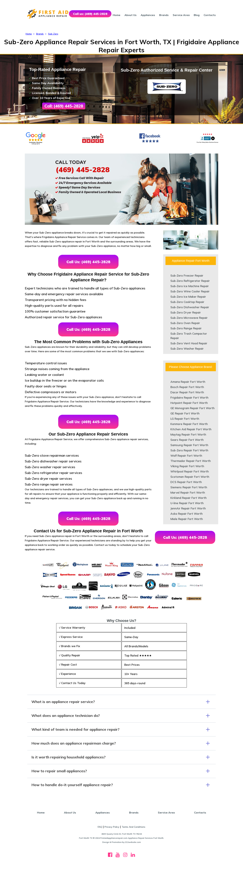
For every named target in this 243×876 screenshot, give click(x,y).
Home (116, 15)
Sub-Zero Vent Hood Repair (188, 343)
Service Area (181, 15)
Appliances (148, 15)
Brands (164, 15)
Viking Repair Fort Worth (187, 466)
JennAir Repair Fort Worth (188, 508)
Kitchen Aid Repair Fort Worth (190, 429)
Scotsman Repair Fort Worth (189, 476)
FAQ (100, 826)
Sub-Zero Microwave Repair (189, 317)
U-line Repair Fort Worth (187, 503)
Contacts (210, 15)
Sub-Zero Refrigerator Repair (190, 280)
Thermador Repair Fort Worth (190, 461)
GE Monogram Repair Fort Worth (192, 408)
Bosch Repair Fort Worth (187, 387)
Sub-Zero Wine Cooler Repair (190, 291)
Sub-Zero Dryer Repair (185, 312)
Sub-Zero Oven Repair (185, 323)
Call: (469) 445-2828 (63, 106)
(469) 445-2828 (83, 169)
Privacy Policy (111, 826)
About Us (130, 15)
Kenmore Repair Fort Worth (189, 424)
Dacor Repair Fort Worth (187, 392)
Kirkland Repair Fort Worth (188, 498)
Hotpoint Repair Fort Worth (189, 403)
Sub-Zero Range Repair (186, 328)
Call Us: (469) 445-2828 (88, 261)
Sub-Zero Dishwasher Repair (189, 307)
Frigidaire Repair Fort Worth (189, 397)
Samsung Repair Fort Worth (189, 445)
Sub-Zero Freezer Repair (186, 275)
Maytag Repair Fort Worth (188, 434)
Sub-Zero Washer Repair (187, 348)
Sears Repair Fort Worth (187, 439)
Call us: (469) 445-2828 (90, 14)
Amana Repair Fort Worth (187, 381)
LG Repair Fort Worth (184, 418)
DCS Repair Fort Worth (186, 482)
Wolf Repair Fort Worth (186, 455)
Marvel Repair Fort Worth (187, 492)
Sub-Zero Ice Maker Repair (188, 296)
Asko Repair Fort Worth (186, 513)
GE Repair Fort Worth (185, 413)
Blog (197, 15)
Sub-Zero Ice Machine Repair (189, 286)
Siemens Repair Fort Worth (188, 487)
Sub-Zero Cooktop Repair (187, 302)
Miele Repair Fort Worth (186, 519)
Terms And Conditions (133, 826)
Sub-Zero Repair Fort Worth (189, 450)
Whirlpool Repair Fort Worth (189, 471)
